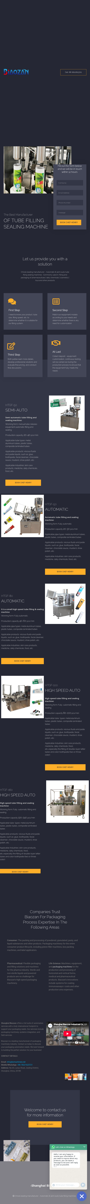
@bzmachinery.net (17, 1062)
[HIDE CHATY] (82, 1196)
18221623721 (27, 1065)
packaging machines (62, 967)
